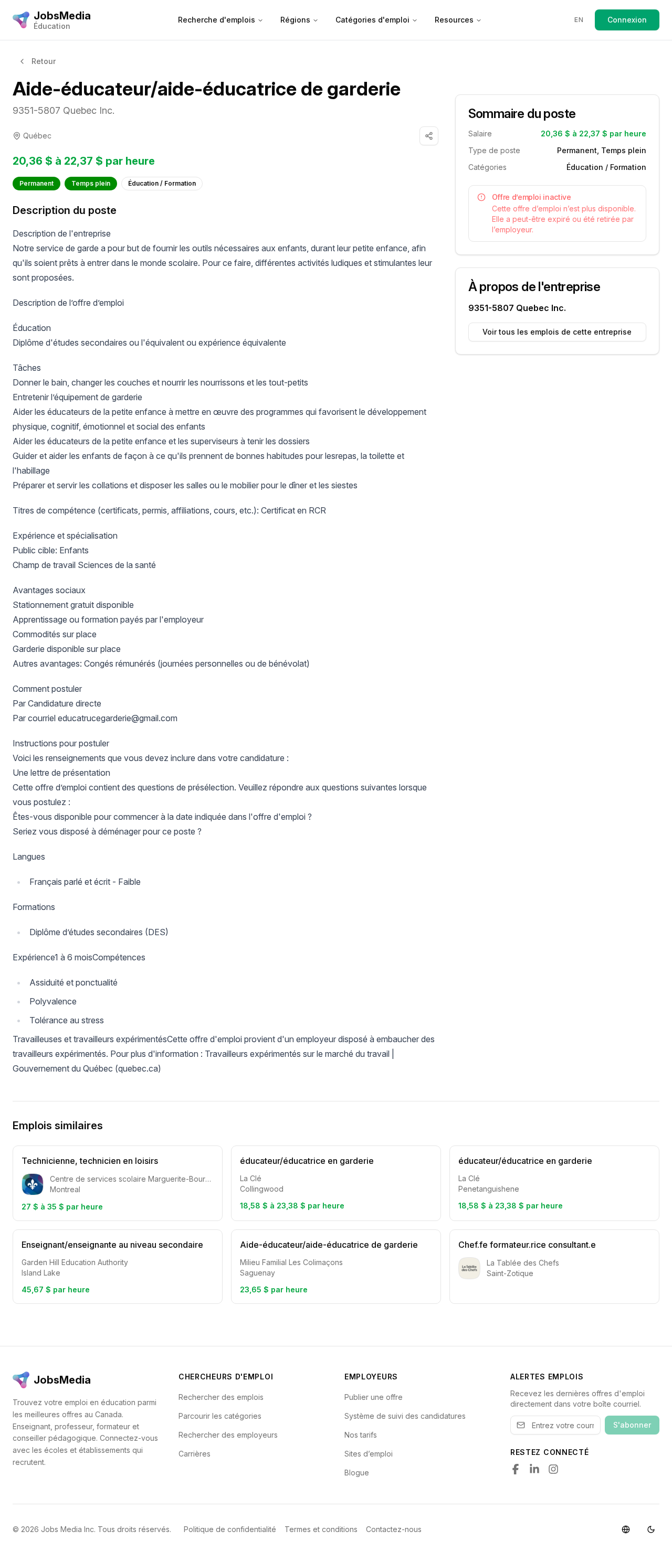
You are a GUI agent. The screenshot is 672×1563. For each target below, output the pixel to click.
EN (578, 20)
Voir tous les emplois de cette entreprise (557, 331)
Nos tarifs (360, 1434)
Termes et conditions (321, 1529)
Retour (44, 61)
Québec (37, 135)
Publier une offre (373, 1397)
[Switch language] (625, 1529)
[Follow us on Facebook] (515, 1469)
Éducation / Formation (162, 183)
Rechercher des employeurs (228, 1434)
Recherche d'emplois (216, 19)
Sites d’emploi (368, 1453)
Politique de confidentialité (230, 1529)
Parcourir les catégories (219, 1415)
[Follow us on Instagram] (553, 1469)
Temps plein (90, 183)
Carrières (194, 1453)
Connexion (627, 19)
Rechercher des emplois (221, 1397)
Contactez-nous (394, 1529)
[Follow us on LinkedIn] (534, 1469)
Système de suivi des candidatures (405, 1415)
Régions (295, 19)
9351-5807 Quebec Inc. (63, 110)
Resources (454, 19)
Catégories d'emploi (372, 19)
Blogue (356, 1472)
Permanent (36, 183)
